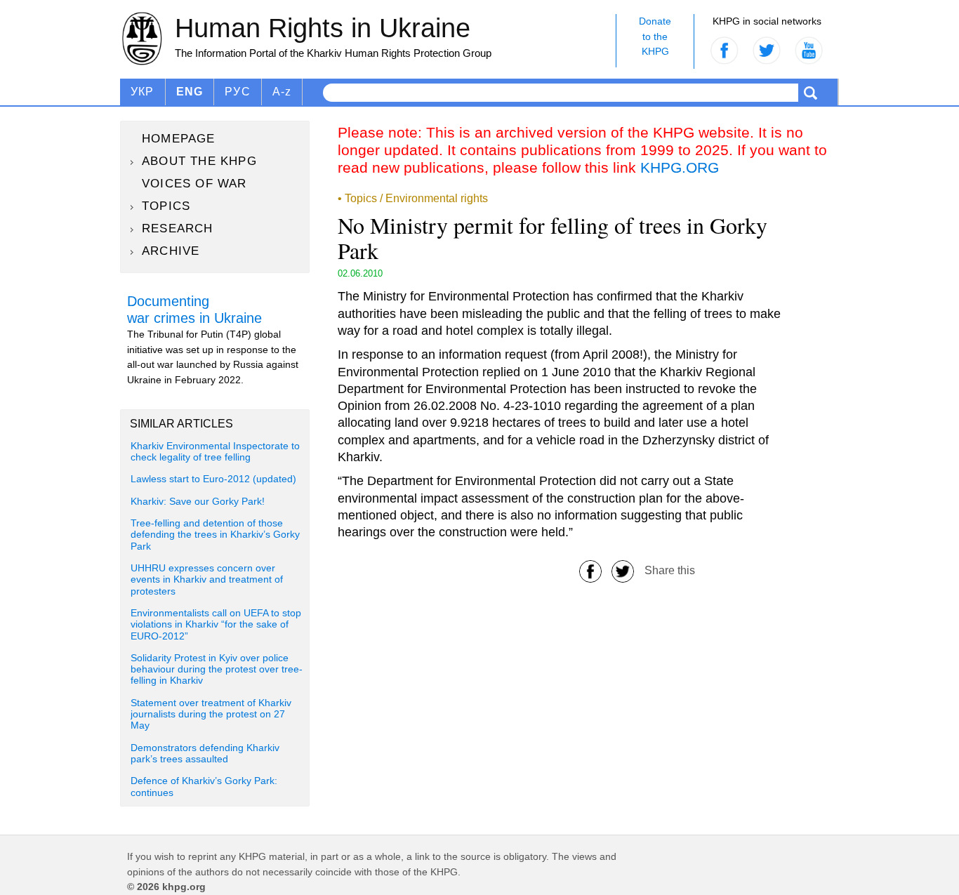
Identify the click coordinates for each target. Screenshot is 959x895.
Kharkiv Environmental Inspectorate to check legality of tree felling (215, 452)
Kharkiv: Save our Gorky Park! (198, 501)
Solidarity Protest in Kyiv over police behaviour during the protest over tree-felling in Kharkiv (217, 670)
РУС (238, 92)
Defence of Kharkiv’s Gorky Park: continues (204, 786)
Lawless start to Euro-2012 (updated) (213, 479)
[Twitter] (623, 570)
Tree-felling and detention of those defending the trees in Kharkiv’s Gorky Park (215, 535)
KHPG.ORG (679, 167)
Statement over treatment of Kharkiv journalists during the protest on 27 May (211, 714)
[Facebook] (590, 570)
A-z (282, 92)
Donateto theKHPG (655, 36)
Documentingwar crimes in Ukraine (194, 309)
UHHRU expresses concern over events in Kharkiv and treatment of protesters (207, 580)
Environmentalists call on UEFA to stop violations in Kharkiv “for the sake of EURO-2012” (216, 625)
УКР (142, 92)
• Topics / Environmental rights (413, 198)
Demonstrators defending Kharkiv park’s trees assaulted (205, 753)
